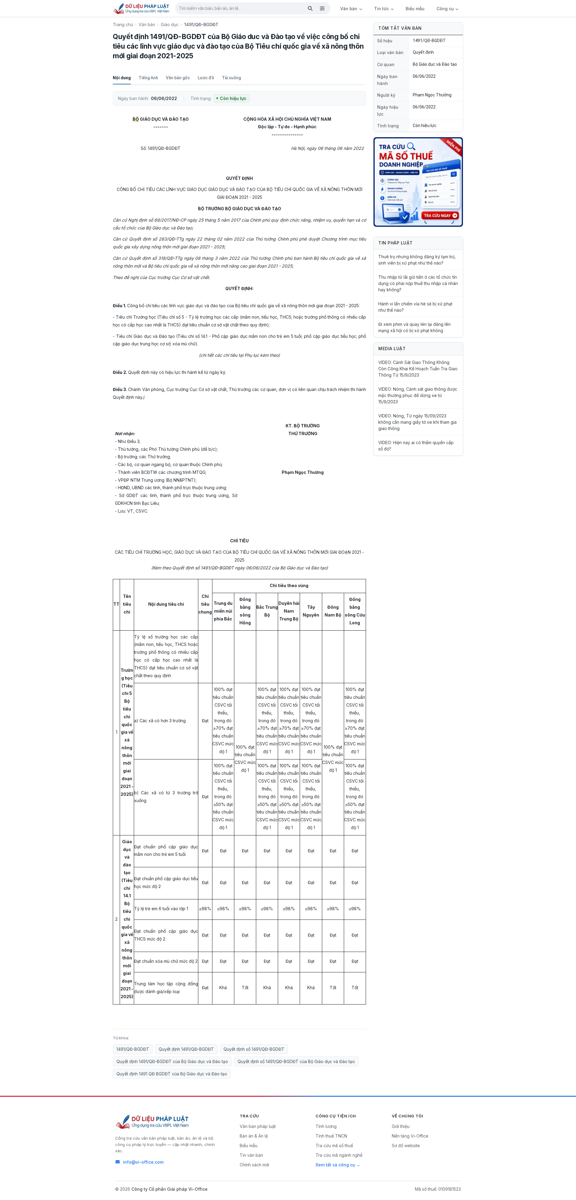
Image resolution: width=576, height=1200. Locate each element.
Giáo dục (169, 24)
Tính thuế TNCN (331, 1135)
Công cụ (445, 8)
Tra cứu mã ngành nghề (339, 1155)
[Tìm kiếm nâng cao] (322, 8)
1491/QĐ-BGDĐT (132, 1049)
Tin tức (382, 8)
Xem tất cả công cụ (335, 1164)
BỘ (136, 119)
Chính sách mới (254, 1164)
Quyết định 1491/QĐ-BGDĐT (186, 1049)
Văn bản (349, 8)
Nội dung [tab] (122, 77)
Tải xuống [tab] (231, 77)
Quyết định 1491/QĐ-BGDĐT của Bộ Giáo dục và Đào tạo (172, 1061)
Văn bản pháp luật (258, 1126)
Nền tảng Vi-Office (410, 1135)
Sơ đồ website (406, 1145)
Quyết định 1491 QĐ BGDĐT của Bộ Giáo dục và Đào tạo (171, 1073)
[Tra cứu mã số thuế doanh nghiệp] (418, 182)
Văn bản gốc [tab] (178, 77)
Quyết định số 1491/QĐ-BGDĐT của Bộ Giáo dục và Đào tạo (296, 1061)
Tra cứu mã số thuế (334, 1145)
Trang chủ (123, 24)
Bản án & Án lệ (254, 1135)
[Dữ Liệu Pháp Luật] (152, 1121)
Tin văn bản (251, 1155)
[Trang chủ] (141, 8)
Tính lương (326, 1126)
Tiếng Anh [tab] (148, 77)
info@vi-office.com (143, 1162)
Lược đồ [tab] (206, 77)
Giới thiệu (401, 1126)
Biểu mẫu (415, 8)
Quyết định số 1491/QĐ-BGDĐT (254, 1049)
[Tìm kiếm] (310, 8)
